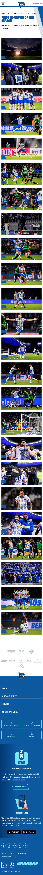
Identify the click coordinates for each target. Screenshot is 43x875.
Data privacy (22, 854)
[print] (15, 857)
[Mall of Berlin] (31, 652)
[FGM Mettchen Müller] (29, 661)
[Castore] (41, 3)
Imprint (12, 854)
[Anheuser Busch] (4, 661)
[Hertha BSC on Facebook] (3, 846)
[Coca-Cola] (12, 661)
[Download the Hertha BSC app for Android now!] (29, 835)
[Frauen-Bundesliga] (12, 865)
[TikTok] (20, 846)
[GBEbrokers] (37, 661)
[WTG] (21, 666)
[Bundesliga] (4, 865)
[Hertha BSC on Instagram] (9, 846)
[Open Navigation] (3, 3)
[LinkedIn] (25, 846)
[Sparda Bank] (36, 3)
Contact (3, 854)
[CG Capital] (20, 661)
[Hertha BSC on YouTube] (15, 846)
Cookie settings (6, 857)
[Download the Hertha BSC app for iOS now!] (14, 835)
